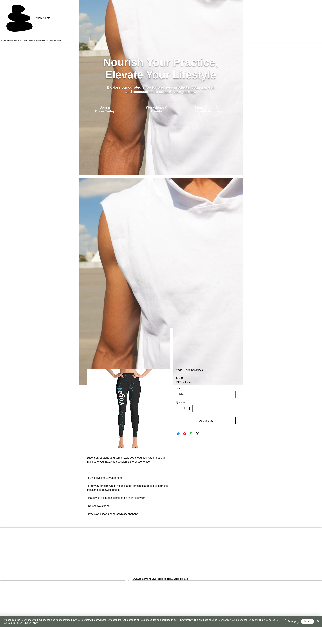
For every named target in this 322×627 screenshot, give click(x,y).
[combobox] (206, 394)
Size (179, 388)
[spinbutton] (184, 408)
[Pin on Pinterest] (185, 434)
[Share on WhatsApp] (191, 434)
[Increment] (189, 408)
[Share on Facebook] (178, 434)
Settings (292, 621)
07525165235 (188, 547)
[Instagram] (161, 587)
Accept (307, 621)
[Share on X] (197, 434)
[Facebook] (161, 580)
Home (90, 356)
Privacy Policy (30, 622)
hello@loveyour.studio (147, 542)
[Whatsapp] (161, 593)
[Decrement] (179, 408)
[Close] (318, 621)
